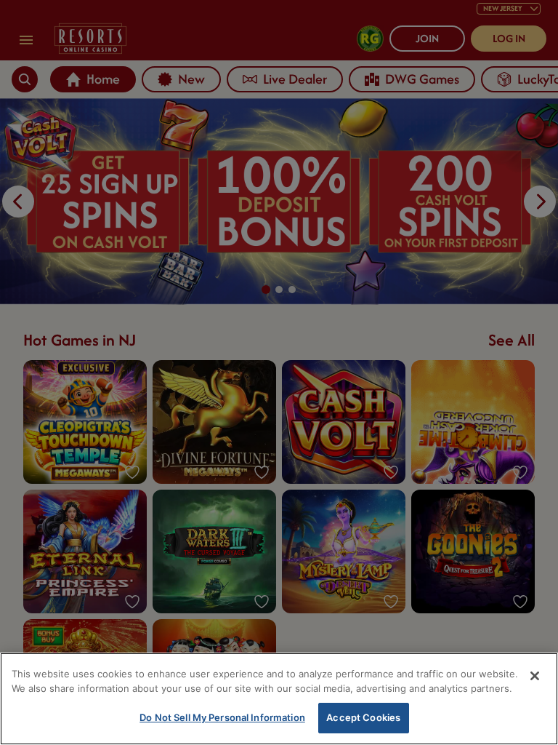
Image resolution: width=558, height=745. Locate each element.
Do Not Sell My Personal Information (222, 717)
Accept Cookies (363, 717)
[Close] (535, 676)
